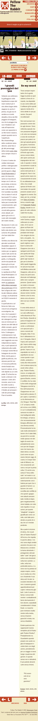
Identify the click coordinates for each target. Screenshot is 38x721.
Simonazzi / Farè (32, 710)
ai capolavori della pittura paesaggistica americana (9, 285)
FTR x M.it (31, 19)
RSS (25, 703)
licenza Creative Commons (29, 712)
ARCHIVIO (31, 4)
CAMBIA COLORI (31, 1)
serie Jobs (13, 151)
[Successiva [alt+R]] (32, 58)
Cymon (22, 689)
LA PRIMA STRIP (17, 70)
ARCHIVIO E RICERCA (19, 65)
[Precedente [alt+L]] (6, 58)
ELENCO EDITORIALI (19, 67)
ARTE (32, 16)
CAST (32, 7)
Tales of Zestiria (28, 200)
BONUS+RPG (30, 13)
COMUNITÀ (30, 10)
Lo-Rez (3, 403)
